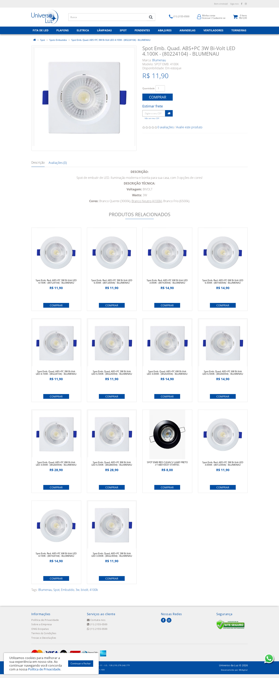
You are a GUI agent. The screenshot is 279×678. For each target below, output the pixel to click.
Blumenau (159, 60)
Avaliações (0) (58, 163)
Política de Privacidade (45, 620)
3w (78, 590)
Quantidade (148, 88)
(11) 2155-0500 (98, 624)
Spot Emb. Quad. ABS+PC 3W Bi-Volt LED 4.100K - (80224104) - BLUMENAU (111, 40)
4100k (94, 590)
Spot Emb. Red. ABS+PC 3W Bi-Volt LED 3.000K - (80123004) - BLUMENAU (222, 463)
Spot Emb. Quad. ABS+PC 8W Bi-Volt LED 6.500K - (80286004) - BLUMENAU (111, 463)
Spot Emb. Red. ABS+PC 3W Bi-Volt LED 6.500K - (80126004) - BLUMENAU (111, 281)
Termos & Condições (43, 633)
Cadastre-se (219, 18)
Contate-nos (97, 620)
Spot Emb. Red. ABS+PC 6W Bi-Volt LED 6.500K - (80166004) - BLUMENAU (222, 281)
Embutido (67, 590)
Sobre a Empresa (41, 624)
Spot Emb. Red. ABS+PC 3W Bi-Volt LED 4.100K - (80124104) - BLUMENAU (56, 281)
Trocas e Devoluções (43, 637)
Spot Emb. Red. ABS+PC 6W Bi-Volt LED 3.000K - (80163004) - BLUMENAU (167, 281)
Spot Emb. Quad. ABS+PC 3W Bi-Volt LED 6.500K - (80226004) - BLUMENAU (111, 372)
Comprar (157, 97)
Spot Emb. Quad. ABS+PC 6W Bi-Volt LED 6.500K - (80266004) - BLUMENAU (223, 372)
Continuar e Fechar (81, 663)
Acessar (206, 18)
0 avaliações (166, 127)
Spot (42, 40)
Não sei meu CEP (152, 118)
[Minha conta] (199, 16)
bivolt (84, 590)
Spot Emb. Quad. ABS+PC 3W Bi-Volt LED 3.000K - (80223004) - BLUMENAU (111, 554)
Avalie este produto (189, 127)
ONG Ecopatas (40, 629)
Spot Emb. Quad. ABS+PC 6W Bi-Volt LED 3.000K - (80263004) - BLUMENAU (167, 372)
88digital (243, 670)
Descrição (38, 162)
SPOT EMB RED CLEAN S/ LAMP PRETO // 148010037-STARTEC (167, 463)
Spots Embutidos (58, 40)
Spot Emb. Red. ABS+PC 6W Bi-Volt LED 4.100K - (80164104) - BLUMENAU (56, 554)
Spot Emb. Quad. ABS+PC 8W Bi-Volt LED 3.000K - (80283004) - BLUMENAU (56, 463)
